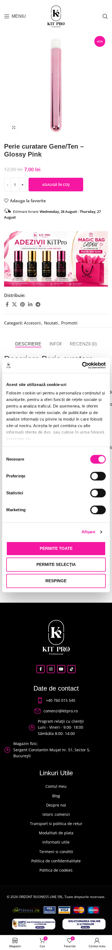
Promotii (69, 323)
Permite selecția (56, 564)
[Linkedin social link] (30, 304)
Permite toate (56, 548)
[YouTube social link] (61, 669)
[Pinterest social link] (22, 304)
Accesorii (32, 323)
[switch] (98, 476)
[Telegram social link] (38, 304)
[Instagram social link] (51, 669)
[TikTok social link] (71, 669)
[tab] (28, 344)
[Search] (105, 16)
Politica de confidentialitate (56, 860)
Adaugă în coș (56, 184)
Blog (56, 795)
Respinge (56, 580)
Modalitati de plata (56, 832)
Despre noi (56, 805)
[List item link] (56, 700)
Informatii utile (56, 842)
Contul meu (56, 786)
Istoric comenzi (56, 814)
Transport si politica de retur (56, 823)
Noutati (51, 323)
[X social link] (14, 304)
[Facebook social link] (7, 304)
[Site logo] (56, 16)
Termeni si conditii (56, 851)
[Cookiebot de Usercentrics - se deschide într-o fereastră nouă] (82, 365)
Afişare (88, 531)
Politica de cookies (56, 870)
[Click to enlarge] (13, 127)
